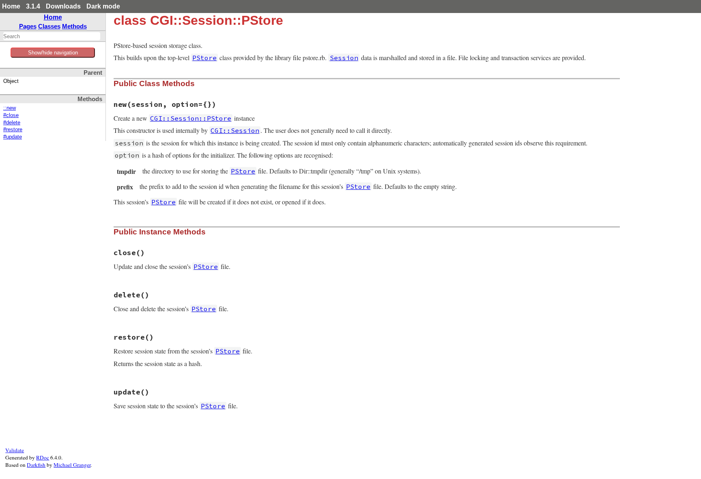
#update (12, 137)
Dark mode (103, 6)
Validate (14, 450)
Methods (74, 26)
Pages (28, 26)
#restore (12, 129)
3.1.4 (33, 6)
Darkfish (36, 464)
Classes (49, 26)
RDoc (42, 457)
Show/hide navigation (53, 53)
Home (11, 6)
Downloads (63, 6)
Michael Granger (72, 464)
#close (11, 115)
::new (9, 108)
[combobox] (51, 36)
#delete (11, 123)
